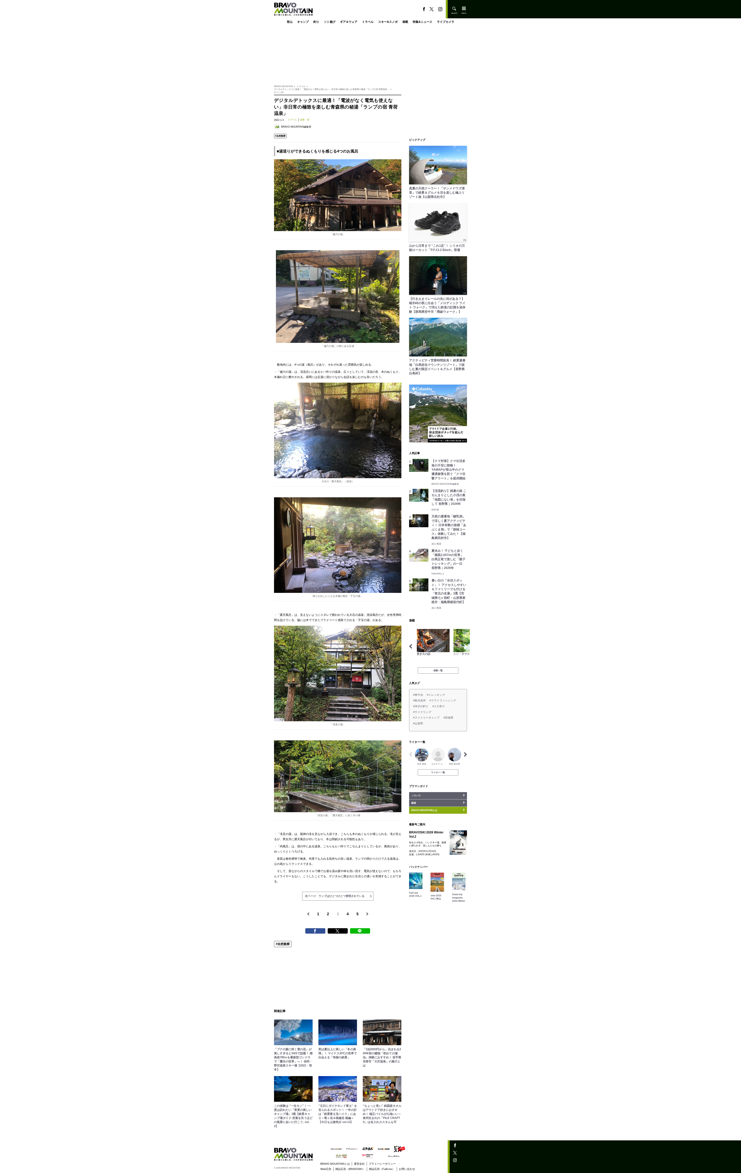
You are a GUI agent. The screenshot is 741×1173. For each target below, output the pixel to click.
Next (465, 646)
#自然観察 (280, 136)
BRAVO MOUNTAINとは (335, 1163)
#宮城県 (448, 717)
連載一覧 (438, 670)
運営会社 (359, 1163)
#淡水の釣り (421, 706)
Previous (410, 646)
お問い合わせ (407, 1168)
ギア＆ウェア (348, 21)
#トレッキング (436, 694)
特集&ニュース (422, 21)
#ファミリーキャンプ (426, 717)
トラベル (368, 21)
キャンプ (303, 21)
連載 (405, 21)
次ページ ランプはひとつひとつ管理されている (335, 896)
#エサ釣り (438, 706)
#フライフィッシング (443, 700)
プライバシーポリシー (382, 1163)
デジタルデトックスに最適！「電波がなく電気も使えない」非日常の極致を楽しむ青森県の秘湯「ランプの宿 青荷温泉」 (331, 89)
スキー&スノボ (388, 21)
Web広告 (325, 1168)
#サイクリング (422, 712)
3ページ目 (279, 92)
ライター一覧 (438, 772)
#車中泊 (418, 694)
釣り (316, 21)
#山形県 (418, 723)
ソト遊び (329, 21)
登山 (290, 21)
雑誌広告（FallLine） (382, 1168)
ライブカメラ (445, 21)
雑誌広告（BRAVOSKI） (350, 1168)
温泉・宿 (304, 119)
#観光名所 (419, 700)
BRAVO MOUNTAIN (283, 86)
